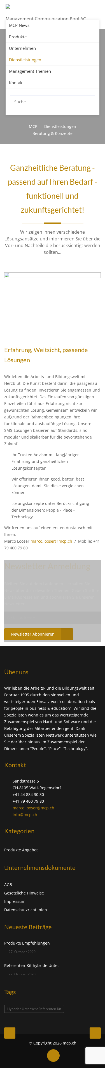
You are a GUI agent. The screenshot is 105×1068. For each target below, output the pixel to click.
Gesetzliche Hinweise (24, 893)
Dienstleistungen (25, 59)
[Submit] (89, 101)
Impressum (14, 901)
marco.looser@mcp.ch (33, 808)
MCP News (19, 25)
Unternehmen (22, 48)
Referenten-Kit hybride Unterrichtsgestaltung (33, 965)
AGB (8, 884)
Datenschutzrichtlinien (25, 909)
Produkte (18, 36)
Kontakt (16, 82)
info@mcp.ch (25, 814)
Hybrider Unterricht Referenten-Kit (34, 1008)
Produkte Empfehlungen (27, 943)
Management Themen (30, 71)
